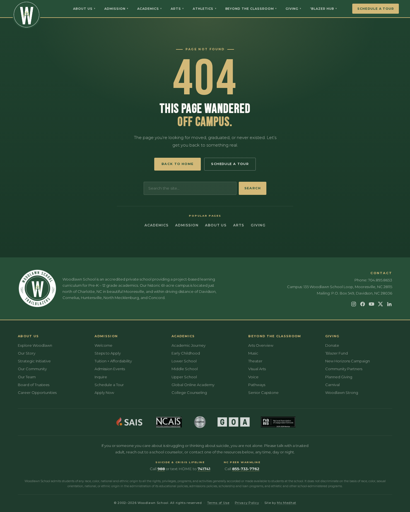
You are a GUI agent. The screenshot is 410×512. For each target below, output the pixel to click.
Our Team (27, 377)
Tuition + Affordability (113, 361)
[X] (380, 304)
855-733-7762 (245, 468)
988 (161, 468)
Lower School (184, 361)
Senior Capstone (263, 392)
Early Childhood (186, 353)
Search (252, 188)
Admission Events (110, 369)
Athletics (204, 9)
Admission (116, 9)
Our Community (32, 369)
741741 (203, 468)
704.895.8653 (380, 280)
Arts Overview (260, 345)
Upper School (184, 377)
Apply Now (104, 392)
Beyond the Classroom (251, 9)
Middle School (185, 369)
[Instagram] (353, 304)
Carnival (332, 384)
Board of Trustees (33, 384)
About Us (84, 9)
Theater (255, 361)
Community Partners (343, 369)
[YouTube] (371, 304)
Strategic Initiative (34, 361)
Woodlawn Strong (341, 392)
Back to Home (177, 164)
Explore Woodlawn (35, 345)
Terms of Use (218, 503)
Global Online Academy (193, 384)
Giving (293, 9)
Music (253, 353)
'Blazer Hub (323, 9)
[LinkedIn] (389, 304)
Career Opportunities (37, 392)
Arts (177, 9)
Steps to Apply (108, 353)
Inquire (101, 377)
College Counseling (189, 392)
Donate (332, 345)
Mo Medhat (286, 503)
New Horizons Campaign (347, 361)
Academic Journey (189, 345)
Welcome (103, 345)
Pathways (256, 384)
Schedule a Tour (375, 9)
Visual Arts (257, 369)
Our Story (26, 353)
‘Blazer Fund (336, 353)
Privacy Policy (247, 503)
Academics (149, 9)
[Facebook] (362, 304)
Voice (253, 377)
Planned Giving (338, 377)
